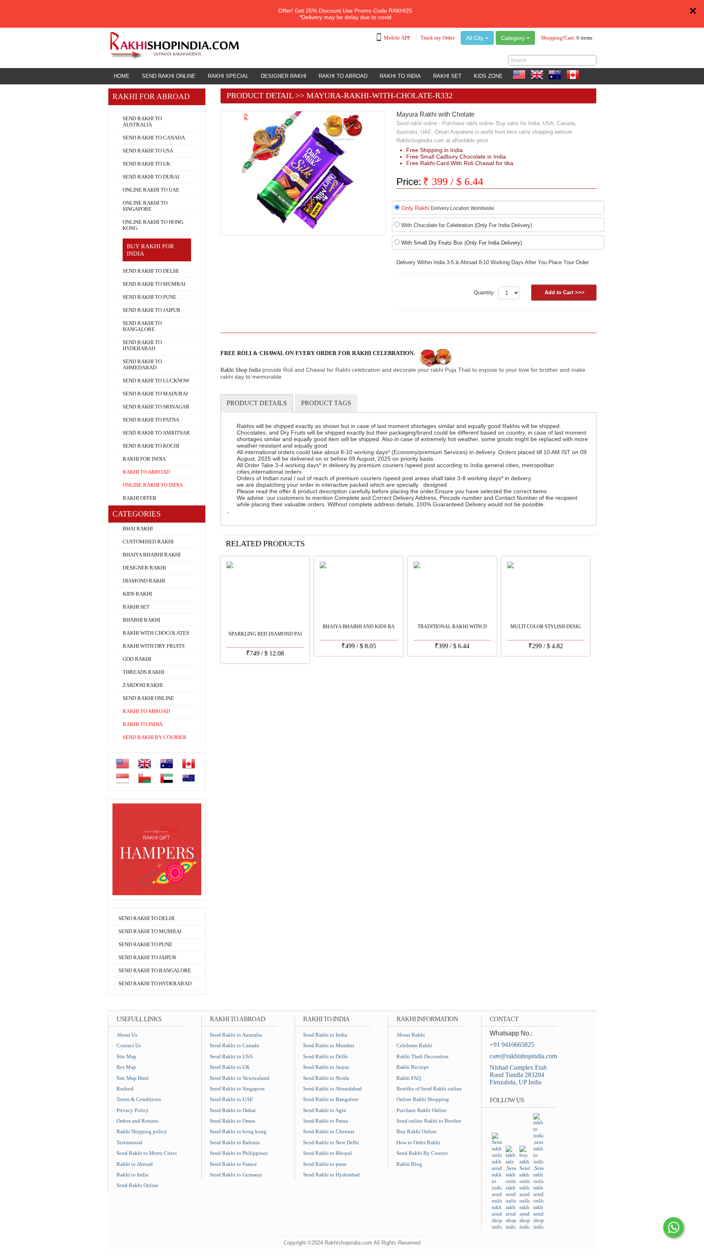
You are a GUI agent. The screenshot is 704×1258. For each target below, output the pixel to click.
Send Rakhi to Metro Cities (147, 1153)
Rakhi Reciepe (412, 1067)
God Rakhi (137, 659)
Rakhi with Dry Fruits (154, 646)
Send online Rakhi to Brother (428, 1121)
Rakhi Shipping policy (142, 1131)
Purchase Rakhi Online (421, 1110)
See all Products (566, 543)
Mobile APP (397, 38)
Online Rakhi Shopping (422, 1099)
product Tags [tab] (326, 402)
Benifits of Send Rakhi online (429, 1089)
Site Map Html (133, 1078)
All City (475, 38)
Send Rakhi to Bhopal (327, 1153)
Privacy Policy (133, 1110)
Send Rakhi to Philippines (239, 1153)
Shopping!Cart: (566, 38)
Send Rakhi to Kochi (151, 446)
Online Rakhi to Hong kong (153, 225)
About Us (127, 1035)
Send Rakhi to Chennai (328, 1131)
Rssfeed (125, 1089)
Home (122, 76)
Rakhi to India (400, 76)
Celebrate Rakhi (414, 1045)
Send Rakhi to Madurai (155, 394)
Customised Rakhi (148, 542)
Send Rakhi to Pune (149, 297)
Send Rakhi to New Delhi (331, 1142)
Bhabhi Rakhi (141, 620)
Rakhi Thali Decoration (422, 1056)
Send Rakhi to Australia (142, 122)
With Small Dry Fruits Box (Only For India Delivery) (461, 243)
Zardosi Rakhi (143, 685)
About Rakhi (410, 1035)
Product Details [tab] (257, 402)
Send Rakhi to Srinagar (156, 407)
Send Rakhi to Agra (324, 1110)
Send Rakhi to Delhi (150, 271)
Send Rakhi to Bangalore (142, 326)
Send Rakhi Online (169, 76)
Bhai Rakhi (138, 529)
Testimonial (130, 1142)
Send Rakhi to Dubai (151, 177)
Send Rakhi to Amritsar (156, 433)
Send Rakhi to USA (148, 151)
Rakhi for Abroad (132, 108)
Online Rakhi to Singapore (145, 206)
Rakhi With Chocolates (156, 633)
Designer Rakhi (283, 76)
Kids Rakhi (137, 594)
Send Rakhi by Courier (155, 737)
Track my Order (437, 38)
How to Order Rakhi (418, 1142)
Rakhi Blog (409, 1164)
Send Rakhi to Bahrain (235, 1142)
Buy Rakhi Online (416, 1131)
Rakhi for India (144, 459)
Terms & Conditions (139, 1099)
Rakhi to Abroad (343, 76)
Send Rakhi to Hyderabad (142, 345)
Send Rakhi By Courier (422, 1153)
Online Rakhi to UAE (151, 190)
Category (513, 38)
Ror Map (126, 1067)
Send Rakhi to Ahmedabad (142, 365)
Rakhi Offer (139, 498)
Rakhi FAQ (408, 1078)
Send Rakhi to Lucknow (156, 381)
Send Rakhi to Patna (151, 420)
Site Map (126, 1056)
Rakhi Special (228, 76)
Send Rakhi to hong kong (238, 1131)
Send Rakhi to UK (146, 164)
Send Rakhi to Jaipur (151, 310)
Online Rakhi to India (153, 485)
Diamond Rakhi (144, 581)
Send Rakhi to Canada (154, 138)
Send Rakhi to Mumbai (154, 284)
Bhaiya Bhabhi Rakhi (151, 555)
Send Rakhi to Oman (232, 1121)
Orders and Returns (137, 1121)
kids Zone (488, 76)
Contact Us (129, 1045)
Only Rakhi (415, 208)
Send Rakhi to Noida (326, 1078)
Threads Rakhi (143, 672)
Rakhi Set (447, 76)
